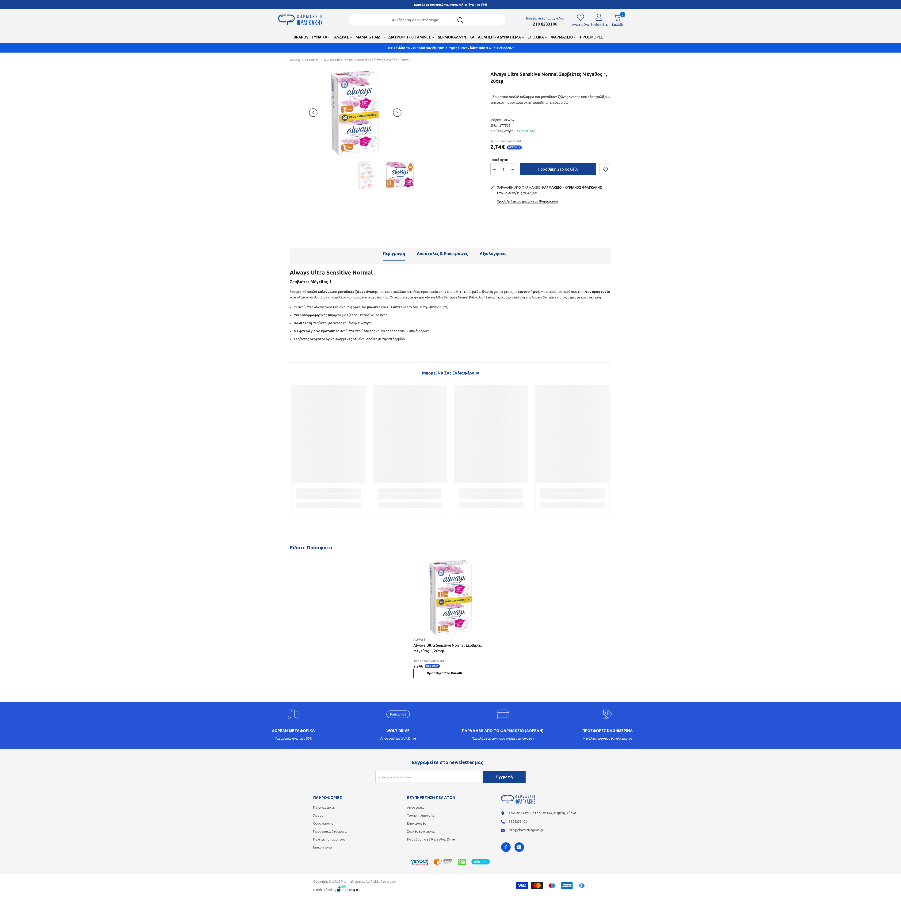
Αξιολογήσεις (493, 253)
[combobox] (421, 20)
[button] (313, 112)
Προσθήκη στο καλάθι (558, 169)
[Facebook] (506, 847)
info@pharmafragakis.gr (526, 830)
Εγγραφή (504, 777)
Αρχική (295, 60)
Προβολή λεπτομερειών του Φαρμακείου (527, 201)
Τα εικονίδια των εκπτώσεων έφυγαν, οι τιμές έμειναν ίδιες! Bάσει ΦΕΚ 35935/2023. (450, 48)
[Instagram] (519, 847)
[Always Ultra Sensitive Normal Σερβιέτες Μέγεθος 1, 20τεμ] (450, 597)
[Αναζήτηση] (427, 20)
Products (311, 60)
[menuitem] (301, 38)
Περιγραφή (394, 253)
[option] (355, 113)
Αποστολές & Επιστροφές (442, 253)
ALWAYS (510, 120)
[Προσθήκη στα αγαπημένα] (605, 169)
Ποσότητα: (499, 160)
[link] (328, 496)
